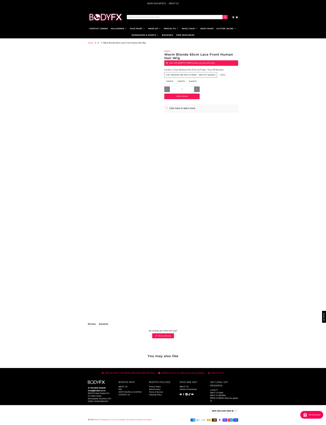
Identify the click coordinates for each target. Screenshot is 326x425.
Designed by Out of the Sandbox (113, 420)
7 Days (222, 75)
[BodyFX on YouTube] (192, 395)
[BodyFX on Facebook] (183, 395)
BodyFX (97, 420)
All (98, 43)
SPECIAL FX (170, 28)
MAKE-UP (153, 28)
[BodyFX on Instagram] (186, 395)
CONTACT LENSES (98, 28)
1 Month (169, 81)
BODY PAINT (207, 28)
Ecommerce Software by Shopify (139, 420)
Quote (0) (324, 317)
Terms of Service (156, 392)
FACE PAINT (136, 28)
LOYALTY (214, 390)
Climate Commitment (188, 389)
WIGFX (167, 51)
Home (90, 43)
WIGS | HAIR (188, 28)
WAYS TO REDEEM (218, 395)
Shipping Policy (155, 395)
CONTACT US (124, 395)
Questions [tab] (103, 324)
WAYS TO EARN (216, 393)
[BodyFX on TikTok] (189, 395)
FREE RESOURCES (185, 35)
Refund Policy (154, 389)
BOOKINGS (167, 35)
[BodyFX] (105, 17)
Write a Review (165, 336)
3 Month (181, 81)
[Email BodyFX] (181, 395)
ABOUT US (174, 3)
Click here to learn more (182, 108)
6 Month (193, 81)
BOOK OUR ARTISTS (156, 3)
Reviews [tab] (92, 324)
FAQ (120, 389)
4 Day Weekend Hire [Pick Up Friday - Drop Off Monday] (191, 75)
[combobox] (174, 17)
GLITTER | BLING (225, 28)
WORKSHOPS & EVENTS (144, 35)
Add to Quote (182, 96)
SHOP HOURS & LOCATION (129, 392)
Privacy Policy (155, 386)
